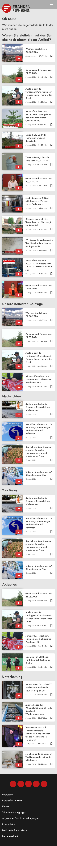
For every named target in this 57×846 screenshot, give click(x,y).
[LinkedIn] (36, 784)
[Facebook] (13, 784)
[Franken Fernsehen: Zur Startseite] (16, 8)
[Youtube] (28, 784)
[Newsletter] (44, 784)
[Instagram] (20, 784)
